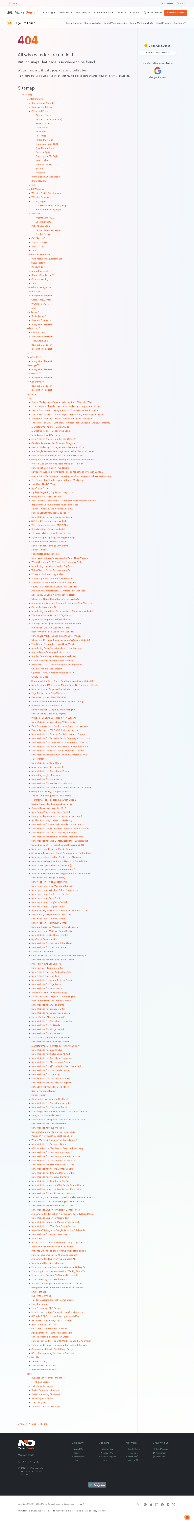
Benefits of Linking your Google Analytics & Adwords (58, 1230)
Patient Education (40, 226)
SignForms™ (180, 23)
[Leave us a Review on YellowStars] (138, 1504)
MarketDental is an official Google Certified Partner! (58, 1202)
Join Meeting (167, 3)
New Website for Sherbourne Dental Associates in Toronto (61, 788)
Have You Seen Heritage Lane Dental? (50, 546)
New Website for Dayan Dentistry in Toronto (54, 833)
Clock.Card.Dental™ (42, 300)
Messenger (160, 1453)
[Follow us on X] (173, 1503)
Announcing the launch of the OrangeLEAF (53, 1259)
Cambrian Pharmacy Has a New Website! (52, 661)
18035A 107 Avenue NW (32, 1471)
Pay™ (29, 353)
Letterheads (42, 128)
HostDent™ (37, 214)
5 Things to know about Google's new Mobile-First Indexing (61, 853)
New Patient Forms (46, 148)
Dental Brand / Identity (43, 103)
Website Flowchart (41, 197)
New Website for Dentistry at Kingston (51, 1083)
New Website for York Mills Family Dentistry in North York (60, 738)
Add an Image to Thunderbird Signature (51, 1333)
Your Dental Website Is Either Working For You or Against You (62, 419)
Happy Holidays (39, 1095)
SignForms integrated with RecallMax (50, 620)
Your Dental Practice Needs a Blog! (49, 993)
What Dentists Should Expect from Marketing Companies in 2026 (65, 406)
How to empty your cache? (45, 1325)
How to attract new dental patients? (50, 513)
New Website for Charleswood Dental (50, 1062)
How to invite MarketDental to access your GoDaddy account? (63, 501)
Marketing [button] (82, 13)
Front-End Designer (41, 1382)
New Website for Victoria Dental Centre (52, 1169)
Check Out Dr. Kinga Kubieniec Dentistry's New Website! (60, 640)
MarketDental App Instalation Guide (50, 427)
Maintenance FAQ (45, 218)
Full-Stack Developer (42, 1386)
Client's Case (38, 333)
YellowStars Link (39, 341)
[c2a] (186, 1517)
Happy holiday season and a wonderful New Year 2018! (59, 911)
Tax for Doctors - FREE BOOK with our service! (55, 730)
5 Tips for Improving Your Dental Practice (52, 1353)
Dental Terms (43, 234)
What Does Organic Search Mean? (49, 1279)
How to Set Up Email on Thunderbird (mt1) (53, 870)
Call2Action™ (38, 238)
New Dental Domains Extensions (47, 1263)
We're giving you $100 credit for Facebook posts (56, 624)
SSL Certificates (44, 222)
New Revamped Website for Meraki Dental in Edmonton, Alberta (64, 685)
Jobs (29, 1374)
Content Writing (39, 279)
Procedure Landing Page (48, 210)
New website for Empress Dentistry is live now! (55, 689)
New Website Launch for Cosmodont (50, 1218)
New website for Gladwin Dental (48, 919)
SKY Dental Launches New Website (49, 521)
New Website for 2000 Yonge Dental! (50, 1042)
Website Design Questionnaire (46, 193)
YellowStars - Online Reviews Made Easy (52, 570)
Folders (39, 169)
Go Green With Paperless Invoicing (49, 1329)
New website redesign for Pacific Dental (52, 849)
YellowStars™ (33, 328)
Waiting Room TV (40, 304)
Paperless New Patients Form (46, 964)
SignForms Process (41, 488)
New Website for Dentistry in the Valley (51, 1021)
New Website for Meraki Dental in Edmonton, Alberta (59, 743)
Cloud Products (163, 23)
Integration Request (41, 296)
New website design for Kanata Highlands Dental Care (59, 861)
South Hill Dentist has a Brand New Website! (54, 587)
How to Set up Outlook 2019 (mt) (48, 714)
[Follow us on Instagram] (156, 1503)
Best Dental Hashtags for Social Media (51, 1001)
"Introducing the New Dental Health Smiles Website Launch (62, 1197)
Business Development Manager (47, 1378)
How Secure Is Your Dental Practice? (50, 1087)
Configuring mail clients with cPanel (49, 1099)
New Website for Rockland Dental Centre (52, 960)
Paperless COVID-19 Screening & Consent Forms (56, 665)
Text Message (161, 1449)
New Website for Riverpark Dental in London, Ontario (58, 824)
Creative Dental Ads (41, 107)
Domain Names (39, 242)
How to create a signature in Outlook (50, 1337)
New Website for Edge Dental (46, 984)
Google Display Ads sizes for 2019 (48, 808)
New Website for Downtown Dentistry (51, 1107)
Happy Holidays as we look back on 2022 (52, 509)
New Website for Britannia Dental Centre (52, 1173)
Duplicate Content (41, 1296)
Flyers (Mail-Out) (44, 140)
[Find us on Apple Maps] (151, 1503)
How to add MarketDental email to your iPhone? (56, 636)
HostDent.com (39, 1304)
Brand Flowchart (39, 181)
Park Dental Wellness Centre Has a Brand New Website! (60, 726)
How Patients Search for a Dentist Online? (53, 439)
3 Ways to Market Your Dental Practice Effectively (57, 1148)
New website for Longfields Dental (49, 902)
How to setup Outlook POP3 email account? (54, 1275)
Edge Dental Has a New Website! (48, 693)
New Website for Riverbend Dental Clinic (52, 1206)
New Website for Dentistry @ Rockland (51, 943)
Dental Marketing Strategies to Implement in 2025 (57, 447)
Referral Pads (43, 152)
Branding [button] (48, 13)
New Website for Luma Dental (46, 779)
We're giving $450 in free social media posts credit (57, 464)
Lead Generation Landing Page (51, 206)
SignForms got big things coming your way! (53, 538)
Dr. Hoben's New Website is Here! (48, 542)
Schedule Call (107, 1453)
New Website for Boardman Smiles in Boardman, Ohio (59, 755)
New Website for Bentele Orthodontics (51, 783)
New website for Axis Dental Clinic (49, 882)
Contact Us (33, 1357)
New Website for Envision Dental (48, 1005)
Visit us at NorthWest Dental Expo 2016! (52, 1136)
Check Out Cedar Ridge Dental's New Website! (55, 599)
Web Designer (38, 1402)
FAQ (33, 185)
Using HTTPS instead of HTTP (46, 1115)
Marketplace (79, 1457)
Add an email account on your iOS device (52, 1247)
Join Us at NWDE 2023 (43, 484)
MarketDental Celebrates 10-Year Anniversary (55, 1046)
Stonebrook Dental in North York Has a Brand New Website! (62, 681)
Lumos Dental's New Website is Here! (50, 628)
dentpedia (133, 1453)
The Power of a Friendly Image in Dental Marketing (57, 480)
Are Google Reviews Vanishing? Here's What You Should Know (62, 451)
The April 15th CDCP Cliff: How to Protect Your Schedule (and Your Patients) (70, 423)
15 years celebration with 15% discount (51, 533)
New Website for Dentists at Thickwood (51, 1058)
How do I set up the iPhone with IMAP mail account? (58, 1312)
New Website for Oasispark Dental (49, 1144)
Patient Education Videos (48, 230)
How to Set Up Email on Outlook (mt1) (51, 865)
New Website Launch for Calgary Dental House (55, 1210)
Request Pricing (39, 1361)
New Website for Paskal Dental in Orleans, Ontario (57, 751)
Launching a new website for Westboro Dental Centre (59, 1111)
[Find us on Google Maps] (145, 1503)
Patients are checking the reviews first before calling (58, 1251)
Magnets (40, 173)
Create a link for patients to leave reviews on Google (58, 956)
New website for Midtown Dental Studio (52, 931)
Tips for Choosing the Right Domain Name (53, 1300)
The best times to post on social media (51, 796)
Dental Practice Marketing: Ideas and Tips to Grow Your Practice (64, 410)
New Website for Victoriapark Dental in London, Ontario (60, 829)
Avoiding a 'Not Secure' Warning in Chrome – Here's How (60, 874)
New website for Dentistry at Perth (49, 894)
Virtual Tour (37, 246)
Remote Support (108, 1457)
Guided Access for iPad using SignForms (51, 804)
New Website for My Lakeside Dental (50, 1070)
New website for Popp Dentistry (47, 898)
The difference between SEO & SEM (50, 525)
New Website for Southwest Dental (49, 935)
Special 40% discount (42, 952)
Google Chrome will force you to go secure (53, 1132)
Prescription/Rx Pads (47, 156)
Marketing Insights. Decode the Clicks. (51, 431)
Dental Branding (73, 23)
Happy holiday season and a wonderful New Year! (56, 816)
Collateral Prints (39, 111)
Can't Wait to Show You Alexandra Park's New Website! (60, 558)
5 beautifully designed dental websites (51, 915)
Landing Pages (38, 201)
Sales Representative (42, 1398)
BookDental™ (34, 357)
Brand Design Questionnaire (45, 177)
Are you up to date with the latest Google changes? (58, 1243)
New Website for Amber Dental (47, 1033)
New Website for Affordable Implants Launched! (56, 1066)
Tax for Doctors (39, 759)
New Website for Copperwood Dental (50, 1013)
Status (104, 1461)
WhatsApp (160, 1457)
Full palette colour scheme (45, 554)
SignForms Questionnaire (44, 939)
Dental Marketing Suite (141, 23)
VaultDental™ (34, 374)
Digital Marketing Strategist (45, 1394)
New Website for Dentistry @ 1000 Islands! (53, 722)
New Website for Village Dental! (47, 1029)
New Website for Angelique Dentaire (50, 1177)
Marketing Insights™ (41, 271)
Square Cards (43, 124)
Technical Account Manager (46, 1407)
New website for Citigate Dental (48, 906)
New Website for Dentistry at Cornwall (51, 1152)
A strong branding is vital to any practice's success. (57, 1284)
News (30, 398)
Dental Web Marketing (115, 23)
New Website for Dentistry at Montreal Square (55, 1156)
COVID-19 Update (41, 677)
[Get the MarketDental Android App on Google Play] (97, 1485)
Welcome (27, 95)
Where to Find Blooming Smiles (47, 574)
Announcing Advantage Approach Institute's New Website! (61, 603)
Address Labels (43, 165)
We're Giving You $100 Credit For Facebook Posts (56, 562)
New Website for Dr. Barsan (45, 1074)
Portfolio (31, 394)
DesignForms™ (38, 316)
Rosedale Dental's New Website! (48, 529)
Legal (80, 1504)
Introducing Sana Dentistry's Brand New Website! (56, 648)
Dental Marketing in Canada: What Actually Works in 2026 (61, 402)
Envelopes (41, 132)
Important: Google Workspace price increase (54, 505)
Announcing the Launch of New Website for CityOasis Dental (62, 1214)
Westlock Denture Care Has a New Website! (54, 718)
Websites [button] (65, 13)
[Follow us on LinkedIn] (168, 1503)
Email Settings (38, 1292)
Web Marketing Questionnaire (46, 259)
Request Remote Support (44, 1370)
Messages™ (33, 365)
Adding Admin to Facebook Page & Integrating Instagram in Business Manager (71, 476)
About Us (78, 1449)
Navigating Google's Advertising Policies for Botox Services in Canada (67, 472)
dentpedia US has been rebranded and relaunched (57, 1288)
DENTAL (132, 1461)
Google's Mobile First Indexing (46, 669)
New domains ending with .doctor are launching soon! (58, 1120)
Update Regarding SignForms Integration (52, 492)
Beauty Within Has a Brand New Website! (52, 632)
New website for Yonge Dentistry (48, 878)
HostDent (133, 1457)
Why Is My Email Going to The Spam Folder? (54, 1140)
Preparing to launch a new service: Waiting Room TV (58, 1271)
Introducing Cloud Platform (45, 435)
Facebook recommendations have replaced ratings (57, 702)
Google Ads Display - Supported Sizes (50, 792)
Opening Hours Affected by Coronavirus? (52, 673)
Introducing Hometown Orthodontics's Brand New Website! (62, 611)
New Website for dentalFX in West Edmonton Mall (57, 837)
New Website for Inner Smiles (46, 1050)
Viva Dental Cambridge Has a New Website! (54, 644)
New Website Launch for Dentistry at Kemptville (56, 1189)
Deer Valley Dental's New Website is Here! (53, 595)
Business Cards (43, 115)
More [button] (121, 13)
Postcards (41, 136)
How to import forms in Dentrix (47, 968)
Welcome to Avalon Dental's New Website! (53, 583)
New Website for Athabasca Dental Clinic (53, 1165)
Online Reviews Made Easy (45, 607)
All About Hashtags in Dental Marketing (51, 820)
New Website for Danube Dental (48, 1009)
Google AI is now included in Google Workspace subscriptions (62, 460)
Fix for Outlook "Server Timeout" (48, 1017)
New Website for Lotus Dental (46, 988)
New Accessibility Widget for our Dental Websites (57, 456)
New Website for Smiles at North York (50, 1054)
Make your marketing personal (47, 767)
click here (101, 1511)
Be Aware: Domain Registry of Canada (51, 1320)
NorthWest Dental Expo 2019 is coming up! (53, 710)
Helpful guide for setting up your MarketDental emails (59, 1345)
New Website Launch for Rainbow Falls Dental (55, 1222)
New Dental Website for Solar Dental (50, 812)
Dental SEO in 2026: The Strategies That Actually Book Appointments (67, 415)
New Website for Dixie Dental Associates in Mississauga (59, 841)
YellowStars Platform (42, 337)
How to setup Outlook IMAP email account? (54, 1255)
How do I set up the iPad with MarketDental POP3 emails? (61, 1341)
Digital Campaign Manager (45, 1390)
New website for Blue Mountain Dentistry (52, 886)
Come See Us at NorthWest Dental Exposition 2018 (57, 845)
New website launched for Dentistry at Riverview (56, 857)
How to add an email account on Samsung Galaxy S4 (58, 1267)
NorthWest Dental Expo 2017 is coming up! (53, 997)
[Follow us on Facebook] (162, 1503)
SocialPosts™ (38, 263)
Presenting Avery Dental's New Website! (52, 579)
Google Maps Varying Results (46, 497)
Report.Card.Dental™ (42, 275)
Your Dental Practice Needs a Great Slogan (53, 800)
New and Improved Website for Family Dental (54, 927)
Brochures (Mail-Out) (47, 144)
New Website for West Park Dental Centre (53, 1226)
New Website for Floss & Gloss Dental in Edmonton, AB (59, 747)
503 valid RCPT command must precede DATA (55, 1316)
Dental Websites (92, 23)
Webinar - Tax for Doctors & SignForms (51, 615)
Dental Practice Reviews (44, 1091)
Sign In (182, 3)
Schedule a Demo (175, 13)
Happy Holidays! (39, 550)
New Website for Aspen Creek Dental (50, 1234)
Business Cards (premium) (49, 119)
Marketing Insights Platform (46, 775)
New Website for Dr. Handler (46, 1025)
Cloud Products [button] (102, 13)
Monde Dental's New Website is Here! (51, 652)
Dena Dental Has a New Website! (48, 697)
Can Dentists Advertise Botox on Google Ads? (54, 443)
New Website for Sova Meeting (47, 1128)
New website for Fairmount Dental (49, 923)
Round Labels (42, 160)
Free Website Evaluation (43, 1366)
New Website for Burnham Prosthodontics (53, 1193)
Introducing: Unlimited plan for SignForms (52, 566)
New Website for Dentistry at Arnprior (51, 1103)
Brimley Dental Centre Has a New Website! (53, 656)
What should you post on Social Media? (51, 1038)
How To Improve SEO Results (46, 1308)
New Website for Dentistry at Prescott (51, 771)
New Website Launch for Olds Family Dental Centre (58, 1185)
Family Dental (134, 1449)
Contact (134, 13)
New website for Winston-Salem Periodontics (54, 890)
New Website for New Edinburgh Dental (51, 517)
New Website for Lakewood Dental (49, 1124)
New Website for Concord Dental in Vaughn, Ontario (58, 734)
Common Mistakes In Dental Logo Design (52, 1349)
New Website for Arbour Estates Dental (51, 980)
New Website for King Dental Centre (50, 1181)
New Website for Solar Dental (46, 763)
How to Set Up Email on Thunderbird (50, 468)
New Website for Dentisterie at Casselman (53, 1161)
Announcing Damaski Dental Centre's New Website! (58, 591)
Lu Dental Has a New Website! (46, 706)
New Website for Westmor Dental (48, 947)
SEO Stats (36, 1238)
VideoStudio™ (38, 267)
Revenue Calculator (41, 320)
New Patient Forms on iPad (45, 976)
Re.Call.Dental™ (35, 382)
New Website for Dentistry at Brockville (51, 1079)
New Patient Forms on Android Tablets (51, 972)
